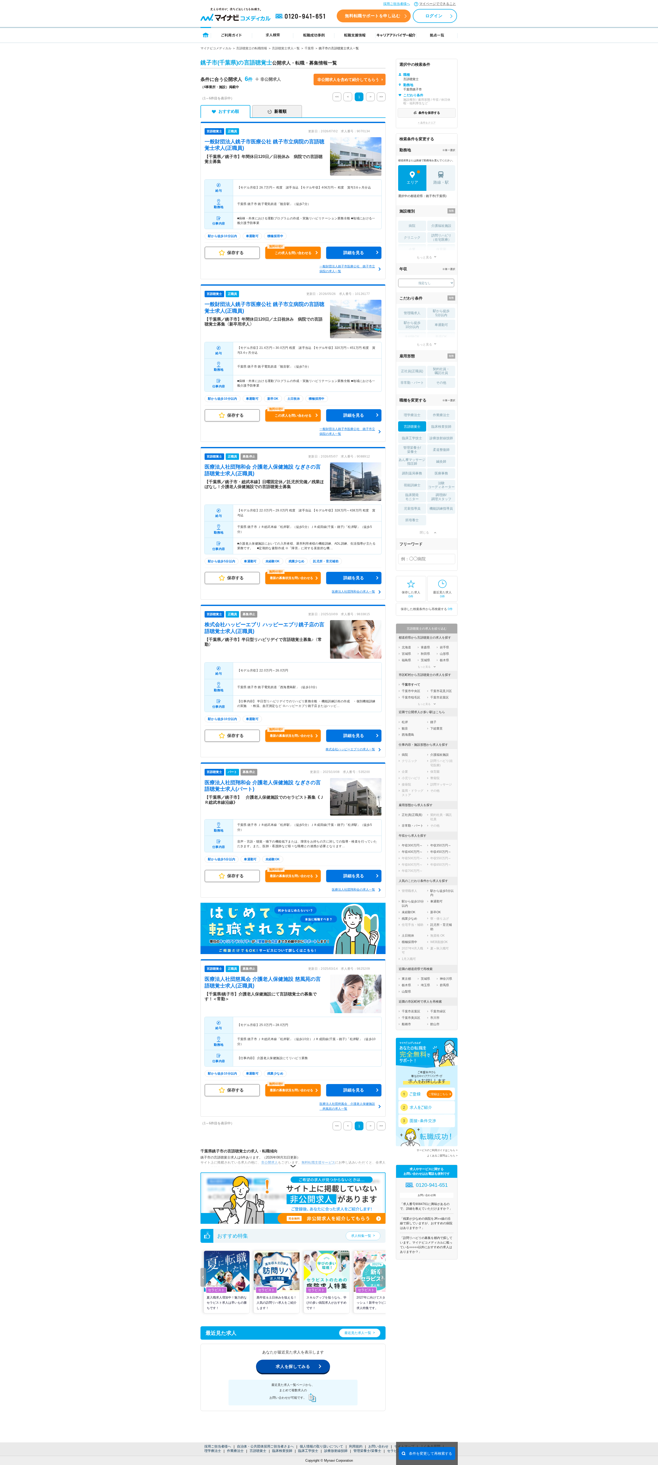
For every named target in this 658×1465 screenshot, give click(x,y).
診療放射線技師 (336, 1451)
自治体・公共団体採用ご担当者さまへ (265, 1446)
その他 (441, 383)
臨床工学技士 (308, 1451)
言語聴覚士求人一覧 (286, 48)
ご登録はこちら (438, 1094)
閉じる (424, 532)
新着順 (280, 111)
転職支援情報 (355, 35)
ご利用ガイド (231, 35)
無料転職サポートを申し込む (372, 16)
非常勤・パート (412, 383)
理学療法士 (212, 1451)
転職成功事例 (313, 35)
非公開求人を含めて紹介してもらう (348, 79)
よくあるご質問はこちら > (442, 1155)
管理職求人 (412, 313)
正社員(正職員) (412, 371)
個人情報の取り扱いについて (321, 1446)
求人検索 (272, 35)
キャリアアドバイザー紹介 (396, 35)
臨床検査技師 (282, 1451)
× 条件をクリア (427, 122)
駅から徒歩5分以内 (441, 313)
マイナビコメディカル (215, 48)
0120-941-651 (301, 16)
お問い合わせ (378, 1446)
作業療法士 (235, 1451)
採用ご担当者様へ (396, 4)
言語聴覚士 (258, 1451)
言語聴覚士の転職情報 (251, 48)
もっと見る (424, 257)
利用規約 (355, 1446)
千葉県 (309, 48)
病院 (412, 226)
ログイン (433, 16)
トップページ (205, 35)
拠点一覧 (437, 35)
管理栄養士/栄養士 (367, 1451)
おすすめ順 (228, 111)
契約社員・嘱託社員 (441, 371)
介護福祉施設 (441, 226)
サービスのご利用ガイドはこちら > (437, 1150)
